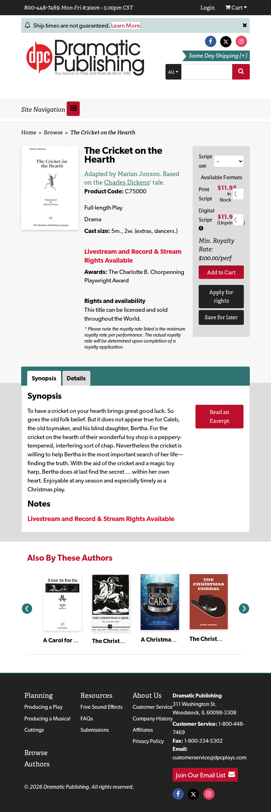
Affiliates (143, 729)
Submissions (94, 729)
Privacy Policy (148, 741)
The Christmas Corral (218, 638)
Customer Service (153, 706)
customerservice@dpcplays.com (209, 757)
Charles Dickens (127, 182)
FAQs (86, 718)
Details (76, 378)
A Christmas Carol (165, 639)
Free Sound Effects (101, 706)
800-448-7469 (42, 7)
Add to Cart (221, 272)
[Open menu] (73, 108)
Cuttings (34, 729)
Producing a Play (43, 706)
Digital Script (207, 215)
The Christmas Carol (119, 640)
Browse (53, 132)
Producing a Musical (47, 718)
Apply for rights (221, 296)
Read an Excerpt (219, 416)
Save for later (221, 317)
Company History (153, 718)
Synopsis (44, 378)
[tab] (44, 378)
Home (28, 132)
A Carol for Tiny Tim (69, 640)
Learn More (125, 25)
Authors (37, 764)
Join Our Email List (202, 774)
